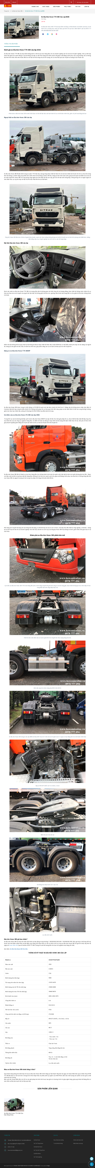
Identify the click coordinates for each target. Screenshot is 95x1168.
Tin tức (78, 6)
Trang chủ (35, 6)
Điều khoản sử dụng (78, 1143)
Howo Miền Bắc (13, 945)
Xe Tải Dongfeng (38, 1157)
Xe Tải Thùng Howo (38, 1143)
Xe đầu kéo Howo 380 (17, 11)
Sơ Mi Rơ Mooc (37, 1153)
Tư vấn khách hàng (58, 1143)
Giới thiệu (45, 6)
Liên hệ (86, 6)
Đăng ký (14, 2)
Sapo (48, 1165)
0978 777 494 (11, 1147)
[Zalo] (92, 1159)
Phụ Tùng (67, 6)
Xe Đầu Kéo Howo (38, 1146)
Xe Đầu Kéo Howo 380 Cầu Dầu (19, 949)
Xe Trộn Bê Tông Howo (39, 1150)
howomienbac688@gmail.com (15, 1150)
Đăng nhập (7, 2)
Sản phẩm (56, 6)
